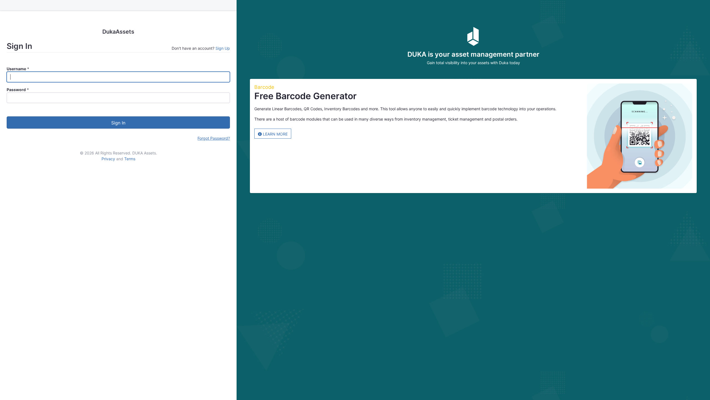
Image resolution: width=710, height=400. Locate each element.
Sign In (118, 123)
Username (16, 68)
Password (16, 89)
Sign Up (222, 48)
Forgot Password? (213, 138)
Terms (129, 158)
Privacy (108, 158)
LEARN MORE (275, 134)
